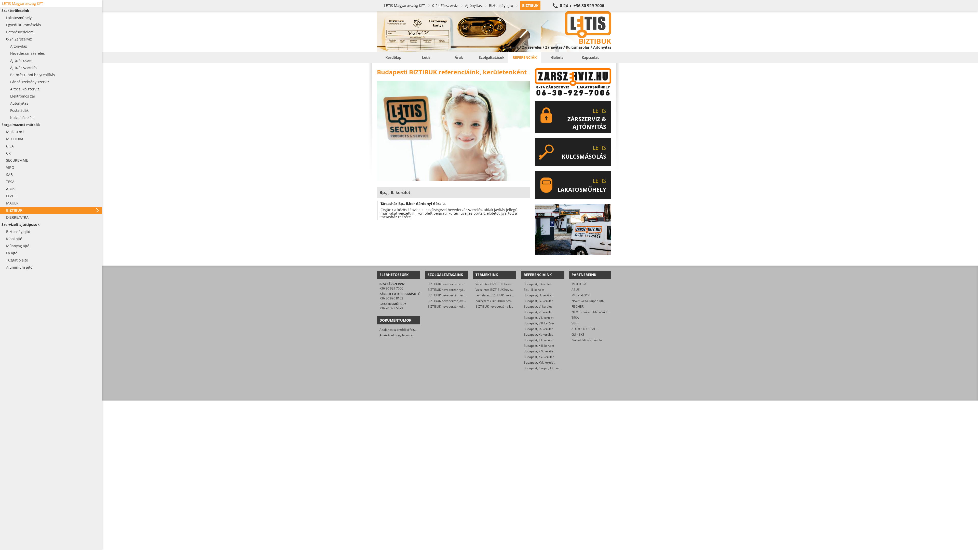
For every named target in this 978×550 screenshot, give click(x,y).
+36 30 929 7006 (391, 288)
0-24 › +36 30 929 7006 (582, 5)
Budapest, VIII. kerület (539, 323)
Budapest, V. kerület (538, 306)
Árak (459, 57)
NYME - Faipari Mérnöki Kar (591, 312)
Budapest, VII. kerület (538, 317)
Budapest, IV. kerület (538, 301)
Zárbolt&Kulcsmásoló (587, 340)
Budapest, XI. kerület (538, 334)
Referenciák (525, 57)
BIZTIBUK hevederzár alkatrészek (499, 306)
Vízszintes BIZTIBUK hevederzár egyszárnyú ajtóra (511, 284)
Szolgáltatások (492, 57)
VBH (575, 323)
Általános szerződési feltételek (401, 329)
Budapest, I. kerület (537, 284)
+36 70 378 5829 (391, 308)
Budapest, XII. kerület (538, 340)
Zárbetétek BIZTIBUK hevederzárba (501, 301)
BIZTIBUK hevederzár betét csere (451, 295)
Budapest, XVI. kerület (539, 362)
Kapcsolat (590, 57)
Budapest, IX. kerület (538, 329)
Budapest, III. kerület (538, 295)
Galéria (557, 57)
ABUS (576, 289)
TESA (575, 317)
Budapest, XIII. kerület (539, 345)
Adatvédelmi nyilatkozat (396, 335)
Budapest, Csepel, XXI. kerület (545, 368)
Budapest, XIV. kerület (539, 351)
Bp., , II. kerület (534, 289)
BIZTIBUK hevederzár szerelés (449, 284)
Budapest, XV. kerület (539, 357)
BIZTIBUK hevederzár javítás (448, 301)
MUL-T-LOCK (581, 295)
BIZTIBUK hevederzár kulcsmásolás (453, 306)
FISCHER (577, 306)
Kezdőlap (393, 57)
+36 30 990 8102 (391, 298)
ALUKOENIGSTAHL (585, 329)
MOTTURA (579, 284)
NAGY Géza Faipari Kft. (588, 301)
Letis (426, 57)
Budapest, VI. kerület (538, 312)
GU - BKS (578, 334)
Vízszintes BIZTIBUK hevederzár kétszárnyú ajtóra (511, 289)
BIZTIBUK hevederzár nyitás (447, 289)
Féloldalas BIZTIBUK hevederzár (498, 295)
